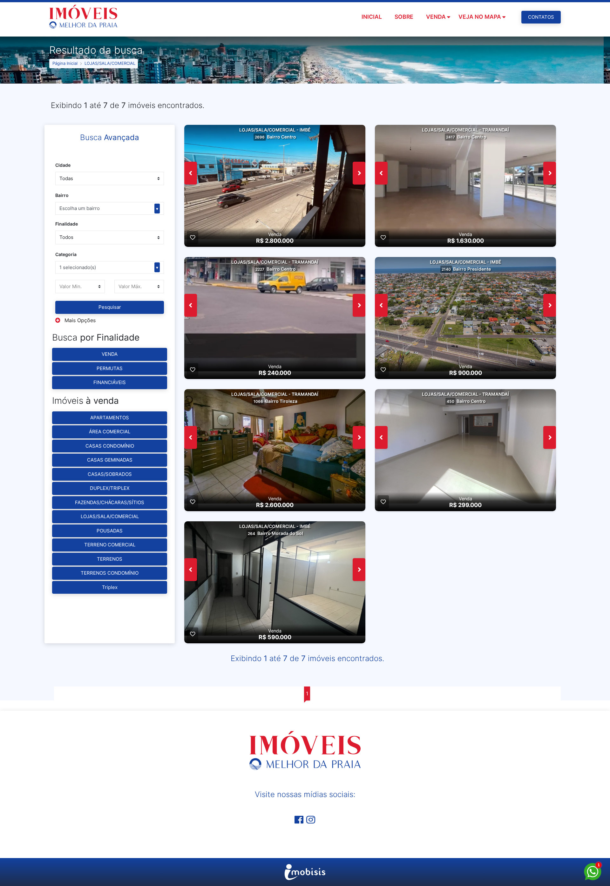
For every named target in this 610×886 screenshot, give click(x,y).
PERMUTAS (110, 368)
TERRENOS (109, 559)
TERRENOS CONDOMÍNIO (110, 573)
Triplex (110, 587)
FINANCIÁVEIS (109, 382)
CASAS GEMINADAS (109, 460)
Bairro (62, 195)
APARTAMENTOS (109, 418)
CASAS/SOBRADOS (110, 474)
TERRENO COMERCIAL (109, 545)
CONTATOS (541, 17)
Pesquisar (109, 307)
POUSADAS (110, 531)
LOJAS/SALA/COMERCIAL (110, 63)
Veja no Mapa (479, 16)
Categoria (66, 254)
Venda (436, 16)
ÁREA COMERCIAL (109, 432)
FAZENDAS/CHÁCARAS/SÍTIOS (109, 502)
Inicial (372, 16)
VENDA (110, 354)
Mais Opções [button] (79, 320)
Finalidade (66, 224)
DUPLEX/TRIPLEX (110, 488)
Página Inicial (65, 63)
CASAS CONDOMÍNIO (109, 446)
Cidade (63, 165)
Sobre (404, 16)
